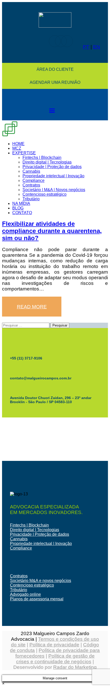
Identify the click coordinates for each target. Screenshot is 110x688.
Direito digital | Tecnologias (34, 530)
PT (86, 47)
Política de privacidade (54, 644)
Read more (32, 306)
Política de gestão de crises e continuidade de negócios (55, 658)
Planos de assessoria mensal (36, 599)
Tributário (18, 590)
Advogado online (25, 594)
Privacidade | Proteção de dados (39, 534)
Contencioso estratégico (32, 585)
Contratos (19, 576)
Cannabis (19, 539)
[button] (3, 683)
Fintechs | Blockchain (29, 525)
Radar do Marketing (75, 667)
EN (96, 47)
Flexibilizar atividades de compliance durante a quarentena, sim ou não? (52, 230)
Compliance (21, 548)
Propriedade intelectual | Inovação (41, 543)
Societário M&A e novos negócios (40, 580)
